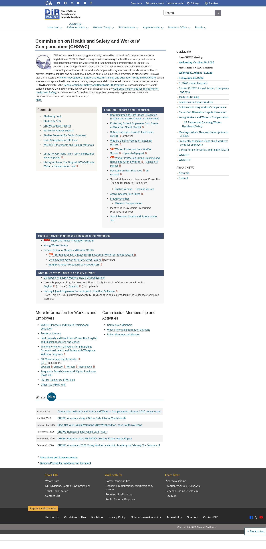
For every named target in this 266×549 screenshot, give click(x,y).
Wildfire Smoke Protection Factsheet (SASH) (74, 264)
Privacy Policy (117, 517)
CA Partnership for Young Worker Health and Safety (202, 124)
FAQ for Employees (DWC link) (58, 380)
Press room (136, 3)
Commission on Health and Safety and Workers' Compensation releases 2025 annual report (109, 411)
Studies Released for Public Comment (65, 135)
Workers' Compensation (128, 203)
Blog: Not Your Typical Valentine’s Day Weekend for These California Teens (99, 425)
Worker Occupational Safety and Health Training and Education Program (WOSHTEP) (107, 77)
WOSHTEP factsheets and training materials (68, 145)
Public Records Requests (120, 499)
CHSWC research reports (193, 83)
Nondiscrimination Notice (146, 517)
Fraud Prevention (119, 198)
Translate (213, 3)
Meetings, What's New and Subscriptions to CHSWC (203, 134)
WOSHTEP (185, 160)
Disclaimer (97, 517)
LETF (44, 362)
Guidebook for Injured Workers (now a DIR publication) (74, 277)
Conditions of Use (75, 517)
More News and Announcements (59, 457)
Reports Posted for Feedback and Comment (65, 463)
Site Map (171, 496)
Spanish (73, 286)
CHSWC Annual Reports (57, 125)
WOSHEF (184, 155)
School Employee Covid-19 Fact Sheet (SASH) (75, 259)
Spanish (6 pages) (134, 153)
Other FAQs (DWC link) (53, 384)
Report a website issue (43, 508)
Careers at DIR (156, 3)
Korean (70, 366)
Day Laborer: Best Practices (126, 170)
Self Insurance (126, 27)
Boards (199, 27)
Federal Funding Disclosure (182, 491)
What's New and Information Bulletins (128, 329)
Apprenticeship (151, 27)
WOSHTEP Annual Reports (58, 130)
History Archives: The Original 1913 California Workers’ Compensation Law (68, 164)
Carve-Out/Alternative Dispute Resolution (202, 112)
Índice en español (175, 3)
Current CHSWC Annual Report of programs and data (204, 90)
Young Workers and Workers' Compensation (203, 117)
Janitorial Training (189, 97)
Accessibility (174, 517)
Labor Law (53, 27)
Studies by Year (52, 121)
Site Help (192, 517)
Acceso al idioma (176, 481)
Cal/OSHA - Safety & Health (76, 25)
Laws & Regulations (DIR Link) (60, 140)
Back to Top (52, 517)
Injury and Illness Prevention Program (72, 240)
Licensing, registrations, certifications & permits (129, 487)
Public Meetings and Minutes (123, 334)
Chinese (58, 366)
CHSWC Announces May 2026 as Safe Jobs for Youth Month (91, 418)
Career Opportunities (117, 481)
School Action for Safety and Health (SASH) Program (94, 85)
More (39, 99)
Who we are (52, 481)
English (48, 286)
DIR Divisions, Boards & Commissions (68, 486)
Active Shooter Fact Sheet (125, 194)
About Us (184, 173)
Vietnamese (85, 366)
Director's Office (177, 27)
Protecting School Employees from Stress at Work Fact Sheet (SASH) (93, 254)
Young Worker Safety (56, 245)
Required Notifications (118, 494)
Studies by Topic (52, 116)
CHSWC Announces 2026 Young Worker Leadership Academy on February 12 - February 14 (108, 445)
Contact (183, 178)
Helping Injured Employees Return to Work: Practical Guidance (79, 291)
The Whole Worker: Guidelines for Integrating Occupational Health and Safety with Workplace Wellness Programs (68, 350)
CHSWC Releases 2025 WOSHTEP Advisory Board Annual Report (94, 438)
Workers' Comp (101, 27)
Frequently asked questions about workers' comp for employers (203, 142)
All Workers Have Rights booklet (59, 359)
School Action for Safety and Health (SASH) (69, 250)
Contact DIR (52, 496)
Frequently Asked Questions (183, 486)
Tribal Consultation (56, 491)
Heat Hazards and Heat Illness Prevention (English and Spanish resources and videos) (134, 116)
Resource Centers (51, 333)
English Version (123, 189)
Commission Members (119, 325)
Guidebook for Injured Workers (196, 102)
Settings (194, 3)
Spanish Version (145, 189)
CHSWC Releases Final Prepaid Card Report (82, 431)
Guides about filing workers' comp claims (202, 107)
